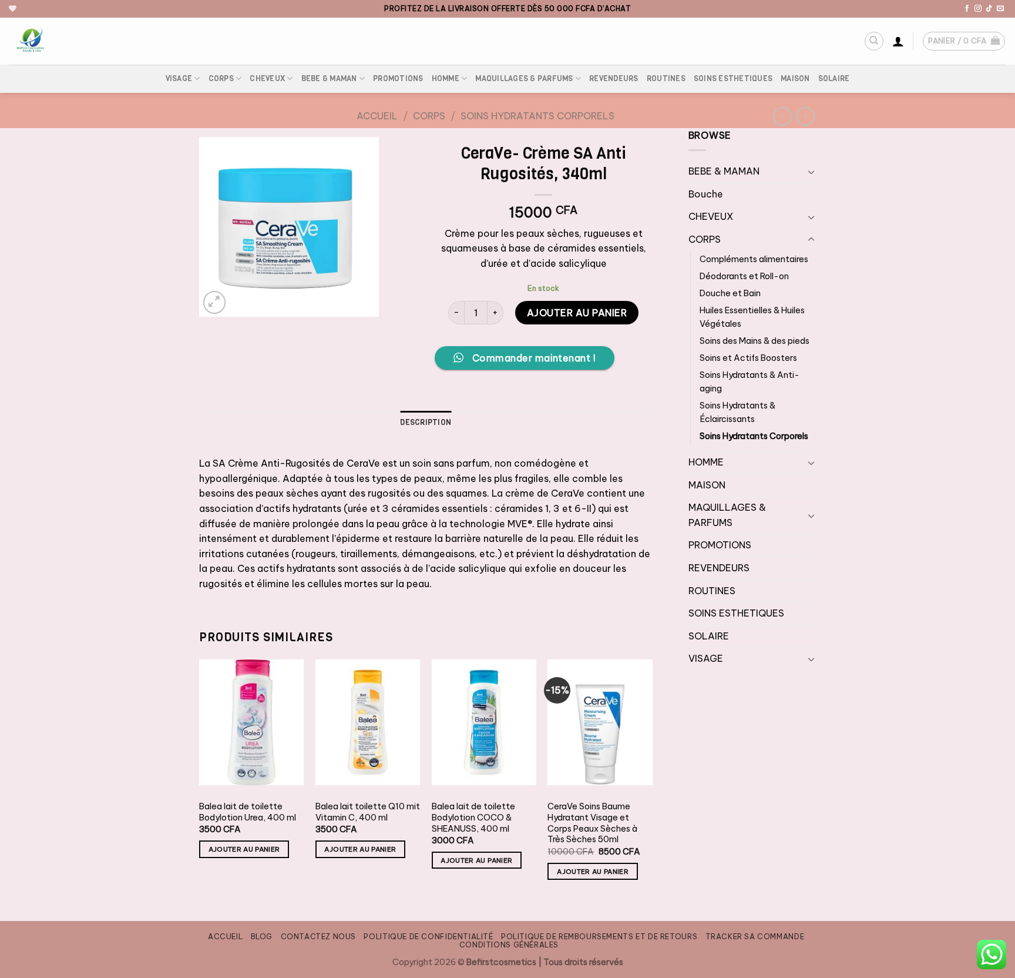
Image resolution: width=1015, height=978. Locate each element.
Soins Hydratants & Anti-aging (749, 382)
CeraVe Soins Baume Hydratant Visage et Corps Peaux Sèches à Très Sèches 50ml (592, 823)
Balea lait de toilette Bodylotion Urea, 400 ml (247, 812)
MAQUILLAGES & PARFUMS (524, 78)
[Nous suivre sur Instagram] (978, 9)
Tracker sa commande (755, 936)
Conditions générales (509, 944)
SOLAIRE (834, 78)
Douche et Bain (730, 293)
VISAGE (179, 78)
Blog (262, 936)
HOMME (445, 78)
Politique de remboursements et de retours (599, 936)
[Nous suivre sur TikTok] (989, 9)
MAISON (795, 78)
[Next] (652, 780)
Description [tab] (425, 422)
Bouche (705, 194)
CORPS (221, 78)
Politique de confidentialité (428, 936)
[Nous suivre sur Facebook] (966, 9)
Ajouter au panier (577, 313)
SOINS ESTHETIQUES (733, 78)
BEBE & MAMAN (329, 78)
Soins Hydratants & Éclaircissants (737, 412)
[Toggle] (811, 172)
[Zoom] (214, 302)
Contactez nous (319, 936)
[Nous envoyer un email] (1000, 9)
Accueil (377, 116)
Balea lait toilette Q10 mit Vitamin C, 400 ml (367, 812)
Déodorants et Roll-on (744, 276)
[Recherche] (874, 41)
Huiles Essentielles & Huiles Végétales (752, 317)
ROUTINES (666, 78)
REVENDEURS (613, 78)
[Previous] (200, 780)
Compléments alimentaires (754, 259)
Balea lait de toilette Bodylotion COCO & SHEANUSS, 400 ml (473, 817)
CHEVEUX (267, 78)
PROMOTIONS (398, 78)
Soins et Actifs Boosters (748, 358)
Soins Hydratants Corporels (537, 116)
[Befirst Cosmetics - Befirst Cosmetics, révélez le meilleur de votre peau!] (85, 41)
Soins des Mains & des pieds (754, 341)
